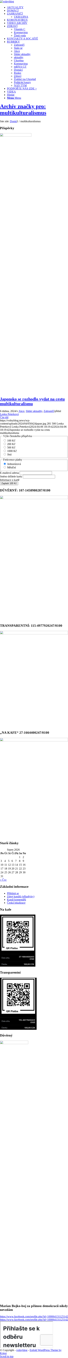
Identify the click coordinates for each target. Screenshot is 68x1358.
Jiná (9, 454)
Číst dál (4, 417)
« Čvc (3, 879)
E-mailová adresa (9, 472)
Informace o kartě (9, 479)
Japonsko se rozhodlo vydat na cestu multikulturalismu (32, 401)
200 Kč (11, 444)
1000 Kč (12, 450)
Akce (21, 411)
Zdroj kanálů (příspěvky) (20, 896)
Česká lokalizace (16, 902)
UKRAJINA (21, 16)
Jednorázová (14, 463)
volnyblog (21, 1350)
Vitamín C (19, 29)
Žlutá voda (20, 35)
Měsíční (11, 467)
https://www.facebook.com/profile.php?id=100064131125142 (34, 1316)
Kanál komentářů (16, 899)
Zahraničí (49, 411)
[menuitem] (37, 7)
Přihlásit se (13, 893)
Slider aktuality (34, 411)
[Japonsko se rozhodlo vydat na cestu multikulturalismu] (15, 135)
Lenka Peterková (9, 414)
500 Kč (11, 447)
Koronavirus (21, 32)
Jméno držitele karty (11, 476)
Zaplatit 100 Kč (9, 483)
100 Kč (11, 440)
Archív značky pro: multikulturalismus (23, 109)
